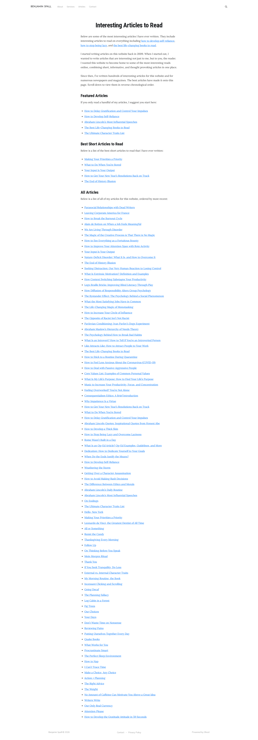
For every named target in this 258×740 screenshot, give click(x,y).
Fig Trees (89, 606)
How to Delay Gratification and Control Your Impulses (116, 110)
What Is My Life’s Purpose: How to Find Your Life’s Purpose (118, 379)
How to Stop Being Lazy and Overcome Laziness (112, 434)
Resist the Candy (94, 534)
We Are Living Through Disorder (103, 229)
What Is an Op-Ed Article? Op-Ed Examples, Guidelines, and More (123, 445)
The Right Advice (94, 683)
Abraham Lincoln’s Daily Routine (103, 489)
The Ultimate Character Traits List (104, 133)
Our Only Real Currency (98, 705)
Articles (81, 6)
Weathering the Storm (97, 467)
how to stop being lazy (94, 45)
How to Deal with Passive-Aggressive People (110, 368)
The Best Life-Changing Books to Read (107, 127)
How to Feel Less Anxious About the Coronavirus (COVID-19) (119, 362)
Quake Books (92, 639)
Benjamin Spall (41, 7)
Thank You (90, 561)
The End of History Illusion (100, 181)
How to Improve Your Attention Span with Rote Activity (116, 246)
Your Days (90, 617)
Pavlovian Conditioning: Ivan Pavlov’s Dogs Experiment (117, 323)
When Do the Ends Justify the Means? (106, 456)
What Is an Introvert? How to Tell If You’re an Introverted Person (122, 340)
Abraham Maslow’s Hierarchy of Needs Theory (111, 329)
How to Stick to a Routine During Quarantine (110, 357)
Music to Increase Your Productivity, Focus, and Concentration (121, 384)
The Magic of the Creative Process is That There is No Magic (119, 235)
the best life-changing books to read (134, 45)
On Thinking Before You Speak (102, 550)
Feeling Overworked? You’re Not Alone (107, 390)
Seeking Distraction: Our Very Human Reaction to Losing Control (122, 268)
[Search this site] (226, 7)
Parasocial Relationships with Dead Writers (109, 207)
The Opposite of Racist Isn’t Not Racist (106, 318)
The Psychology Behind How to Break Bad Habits (113, 334)
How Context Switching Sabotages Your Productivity (115, 279)
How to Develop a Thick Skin (101, 428)
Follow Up (90, 545)
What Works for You (96, 644)
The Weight (91, 689)
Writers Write (92, 700)
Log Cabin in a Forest (96, 600)
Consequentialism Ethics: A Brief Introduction (111, 395)
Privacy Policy (134, 732)
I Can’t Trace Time (95, 667)
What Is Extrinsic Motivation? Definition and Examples (116, 273)
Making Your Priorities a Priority (103, 159)
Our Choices (91, 611)
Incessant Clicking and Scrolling (103, 584)
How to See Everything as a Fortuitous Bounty (111, 240)
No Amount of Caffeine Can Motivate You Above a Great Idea (119, 694)
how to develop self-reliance (157, 40)
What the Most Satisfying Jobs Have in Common (112, 301)
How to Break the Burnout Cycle (103, 218)
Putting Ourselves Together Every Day (106, 633)
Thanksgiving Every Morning (101, 539)
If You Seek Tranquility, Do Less (102, 567)
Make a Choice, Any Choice (100, 672)
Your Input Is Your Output (99, 170)
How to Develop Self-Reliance (101, 116)
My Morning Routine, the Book (102, 578)
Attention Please (94, 711)
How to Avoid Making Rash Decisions (106, 478)
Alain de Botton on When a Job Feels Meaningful (112, 224)
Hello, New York (93, 512)
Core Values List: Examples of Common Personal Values (117, 373)
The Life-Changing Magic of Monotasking (108, 307)
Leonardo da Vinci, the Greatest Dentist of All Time (114, 523)
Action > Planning (94, 678)
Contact (92, 6)
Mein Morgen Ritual (96, 556)
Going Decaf (91, 589)
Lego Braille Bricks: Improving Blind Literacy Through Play (118, 284)
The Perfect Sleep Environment (102, 655)
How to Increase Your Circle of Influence (108, 312)
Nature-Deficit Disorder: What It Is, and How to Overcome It (119, 257)
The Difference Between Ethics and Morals (109, 484)
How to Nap (91, 661)
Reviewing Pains (94, 628)
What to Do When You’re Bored (102, 164)
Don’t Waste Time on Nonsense (102, 622)
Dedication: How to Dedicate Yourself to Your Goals (114, 451)
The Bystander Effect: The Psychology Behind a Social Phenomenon (124, 296)
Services (71, 6)
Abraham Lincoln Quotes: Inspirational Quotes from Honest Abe (122, 423)
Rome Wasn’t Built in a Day (100, 439)
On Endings (91, 500)
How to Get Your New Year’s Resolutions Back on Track (116, 175)
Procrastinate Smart (96, 650)
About (60, 6)
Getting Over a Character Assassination (107, 473)
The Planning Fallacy (96, 595)
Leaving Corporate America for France (106, 212)
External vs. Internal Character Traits (106, 572)
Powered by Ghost (201, 732)
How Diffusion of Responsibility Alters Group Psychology (117, 290)
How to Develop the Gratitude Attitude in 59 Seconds (115, 716)
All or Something (94, 528)
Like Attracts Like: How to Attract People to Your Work (116, 345)
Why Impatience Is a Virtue (100, 401)
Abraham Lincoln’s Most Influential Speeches (110, 121)
